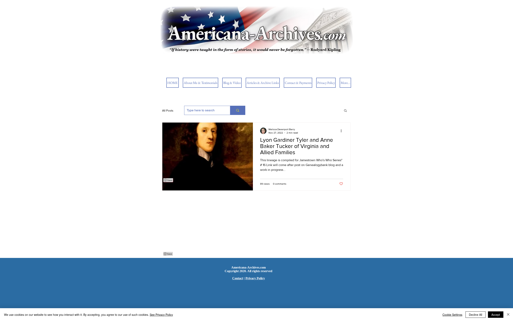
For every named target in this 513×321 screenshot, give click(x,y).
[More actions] (342, 130)
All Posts (167, 110)
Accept (495, 315)
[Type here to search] (237, 110)
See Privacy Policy (161, 315)
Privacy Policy (255, 278)
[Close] (508, 314)
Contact (237, 278)
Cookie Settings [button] (452, 315)
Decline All (475, 315)
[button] (345, 111)
